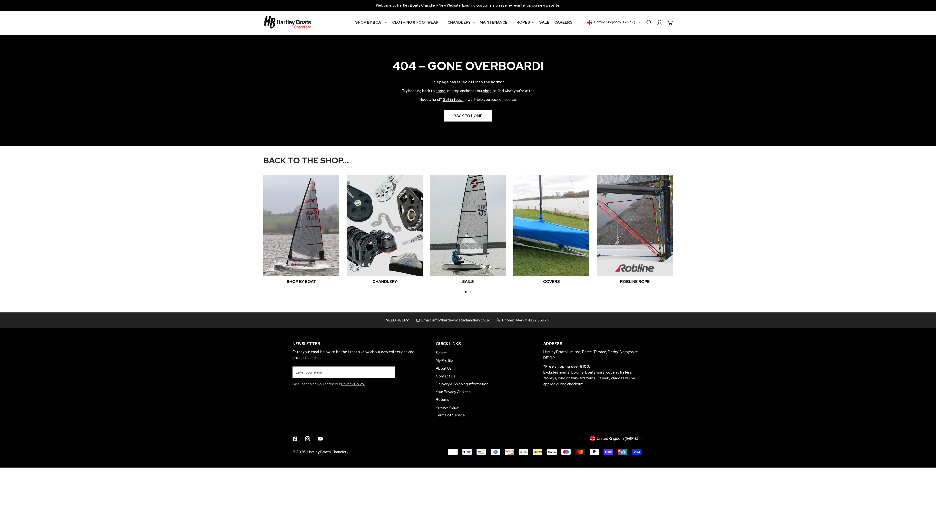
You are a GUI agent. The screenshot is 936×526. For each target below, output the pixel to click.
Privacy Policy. (353, 384)
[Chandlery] (385, 225)
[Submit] (388, 372)
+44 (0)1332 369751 (532, 320)
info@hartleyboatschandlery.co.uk (460, 320)
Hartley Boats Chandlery (327, 452)
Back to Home (468, 115)
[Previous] (249, 229)
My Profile (444, 360)
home (440, 90)
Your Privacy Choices (453, 391)
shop (487, 90)
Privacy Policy (447, 407)
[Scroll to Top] (927, 500)
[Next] (687, 229)
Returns (442, 399)
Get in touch (453, 99)
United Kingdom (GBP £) (614, 22)
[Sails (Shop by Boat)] (468, 225)
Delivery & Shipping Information (462, 384)
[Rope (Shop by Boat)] (635, 225)
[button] (371, 22)
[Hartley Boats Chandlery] (287, 22)
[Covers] (551, 225)
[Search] (649, 22)
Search (442, 352)
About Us (444, 368)
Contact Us (445, 376)
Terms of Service (450, 415)
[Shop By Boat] (301, 225)
